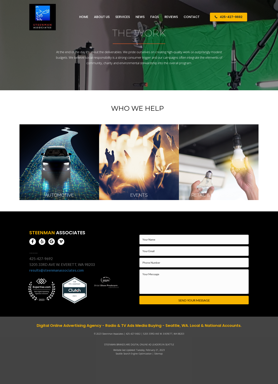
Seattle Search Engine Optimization (134, 353)
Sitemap (158, 353)
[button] (32, 241)
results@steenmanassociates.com (56, 270)
